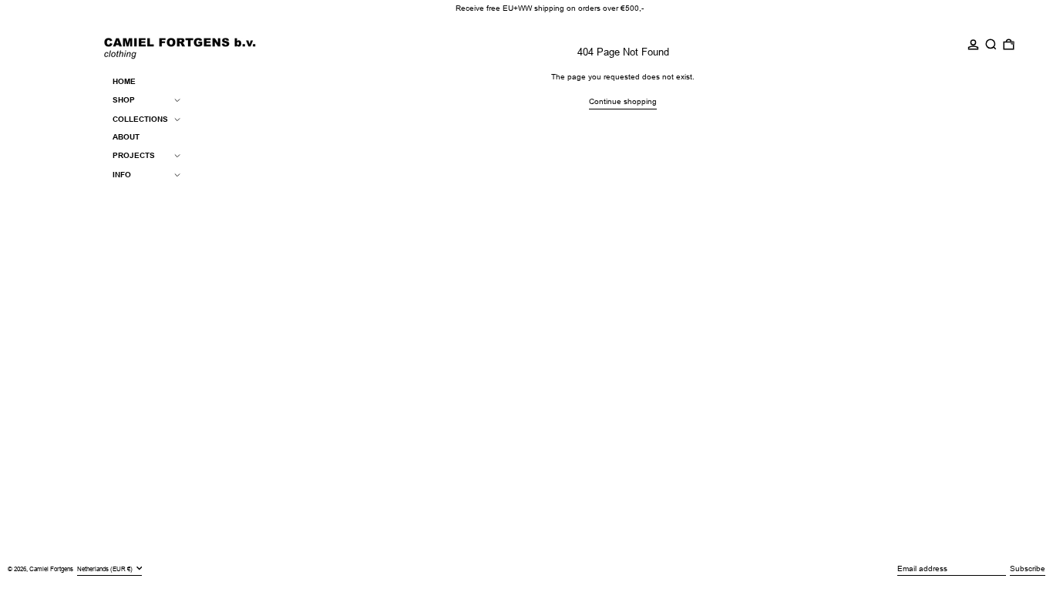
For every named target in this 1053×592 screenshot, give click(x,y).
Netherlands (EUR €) (105, 568)
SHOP (124, 100)
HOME (124, 81)
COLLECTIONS (140, 119)
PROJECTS (134, 155)
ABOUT (126, 137)
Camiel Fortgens (51, 569)
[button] (991, 44)
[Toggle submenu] (177, 100)
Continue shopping (623, 101)
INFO (122, 174)
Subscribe (1027, 568)
